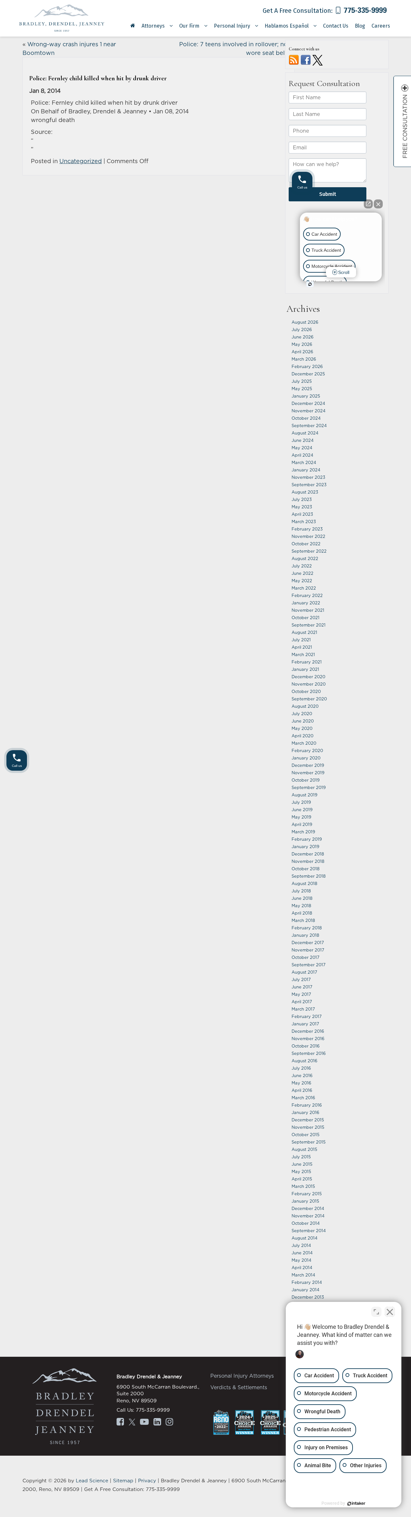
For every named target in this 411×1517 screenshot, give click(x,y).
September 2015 (309, 1142)
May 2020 (302, 728)
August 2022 (305, 558)
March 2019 (303, 832)
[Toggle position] (376, 1312)
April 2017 (302, 1001)
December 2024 (308, 403)
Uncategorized (80, 161)
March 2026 (304, 359)
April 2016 (302, 1090)
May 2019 (301, 817)
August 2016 (304, 1061)
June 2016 (302, 1075)
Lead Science (92, 1480)
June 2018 (302, 898)
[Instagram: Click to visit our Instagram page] (169, 1422)
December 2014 (308, 1208)
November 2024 (309, 411)
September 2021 (309, 625)
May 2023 (302, 507)
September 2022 (309, 551)
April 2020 (302, 736)
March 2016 (303, 1097)
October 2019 (305, 780)
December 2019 (308, 765)
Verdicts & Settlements (238, 1387)
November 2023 (308, 477)
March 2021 (303, 654)
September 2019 (309, 787)
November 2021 (308, 610)
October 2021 (305, 617)
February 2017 (307, 1016)
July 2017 (301, 979)
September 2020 (309, 699)
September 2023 (309, 484)
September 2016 (309, 1053)
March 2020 (304, 743)
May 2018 (301, 905)
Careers (381, 26)
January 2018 (305, 935)
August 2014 (305, 1238)
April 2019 (302, 824)
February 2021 (307, 662)
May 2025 (302, 388)
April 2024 (302, 455)
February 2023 (307, 529)
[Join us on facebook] (306, 59)
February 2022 (307, 595)
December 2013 (308, 1297)
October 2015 (305, 1134)
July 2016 (301, 1068)
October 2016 (305, 1046)
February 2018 (307, 928)
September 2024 (309, 425)
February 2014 (307, 1282)
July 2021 (301, 640)
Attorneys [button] (153, 26)
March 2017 (303, 1009)
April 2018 (302, 913)
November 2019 (308, 773)
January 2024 (306, 470)
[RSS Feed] (294, 59)
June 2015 (302, 1164)
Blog (360, 26)
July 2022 (302, 566)
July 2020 (302, 713)
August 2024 (305, 433)
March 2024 (304, 462)
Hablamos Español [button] (287, 26)
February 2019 (307, 839)
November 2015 (308, 1127)
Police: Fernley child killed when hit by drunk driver (98, 78)
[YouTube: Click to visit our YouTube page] (144, 1422)
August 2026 (305, 322)
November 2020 (309, 684)
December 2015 (308, 1120)
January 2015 (305, 1201)
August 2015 (304, 1149)
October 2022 (306, 544)
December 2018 (308, 854)
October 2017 (305, 957)
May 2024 (302, 448)
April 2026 (302, 352)
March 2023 (304, 521)
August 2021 (304, 632)
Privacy (147, 1480)
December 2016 (308, 1031)
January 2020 (306, 758)
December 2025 (308, 374)
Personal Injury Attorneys (242, 1375)
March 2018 (303, 920)
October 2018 (305, 869)
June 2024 (303, 440)
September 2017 (309, 965)
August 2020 (305, 706)
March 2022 (304, 588)
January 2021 (305, 669)
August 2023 (305, 492)
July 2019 (301, 802)
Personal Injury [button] (232, 26)
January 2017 (305, 1024)
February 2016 (307, 1105)
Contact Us (335, 26)
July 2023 (302, 499)
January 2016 (305, 1112)
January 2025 (306, 396)
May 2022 (302, 580)
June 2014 (302, 1253)
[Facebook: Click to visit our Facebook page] (120, 1422)
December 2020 (308, 677)
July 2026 (302, 329)
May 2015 (301, 1171)
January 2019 (305, 846)
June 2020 (303, 721)
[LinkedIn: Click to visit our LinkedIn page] (157, 1422)
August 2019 (304, 795)
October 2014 (306, 1223)
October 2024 (306, 418)
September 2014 (309, 1230)
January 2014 (305, 1290)
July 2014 (301, 1245)
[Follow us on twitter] (317, 59)
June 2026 (302, 337)
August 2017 (304, 972)
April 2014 (302, 1267)
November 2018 (308, 861)
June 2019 (302, 809)
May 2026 (302, 344)
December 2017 (308, 942)
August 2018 (304, 883)
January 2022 (306, 603)
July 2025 (302, 381)
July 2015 (301, 1157)
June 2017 (302, 987)
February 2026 (307, 366)
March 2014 (303, 1275)
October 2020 (306, 691)
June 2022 (302, 573)
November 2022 (308, 536)
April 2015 (302, 1179)
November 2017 (308, 950)
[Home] (132, 28)
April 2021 (302, 647)
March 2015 (303, 1186)
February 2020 (307, 750)
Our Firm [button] (189, 26)
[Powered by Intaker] (356, 1503)
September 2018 (309, 876)
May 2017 (301, 994)
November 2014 (308, 1216)
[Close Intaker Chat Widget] (390, 1312)
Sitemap (123, 1480)
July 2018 (301, 891)
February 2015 (307, 1194)
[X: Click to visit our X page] (132, 1422)
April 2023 (302, 514)
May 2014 (301, 1260)
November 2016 (308, 1038)
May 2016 (301, 1083)
